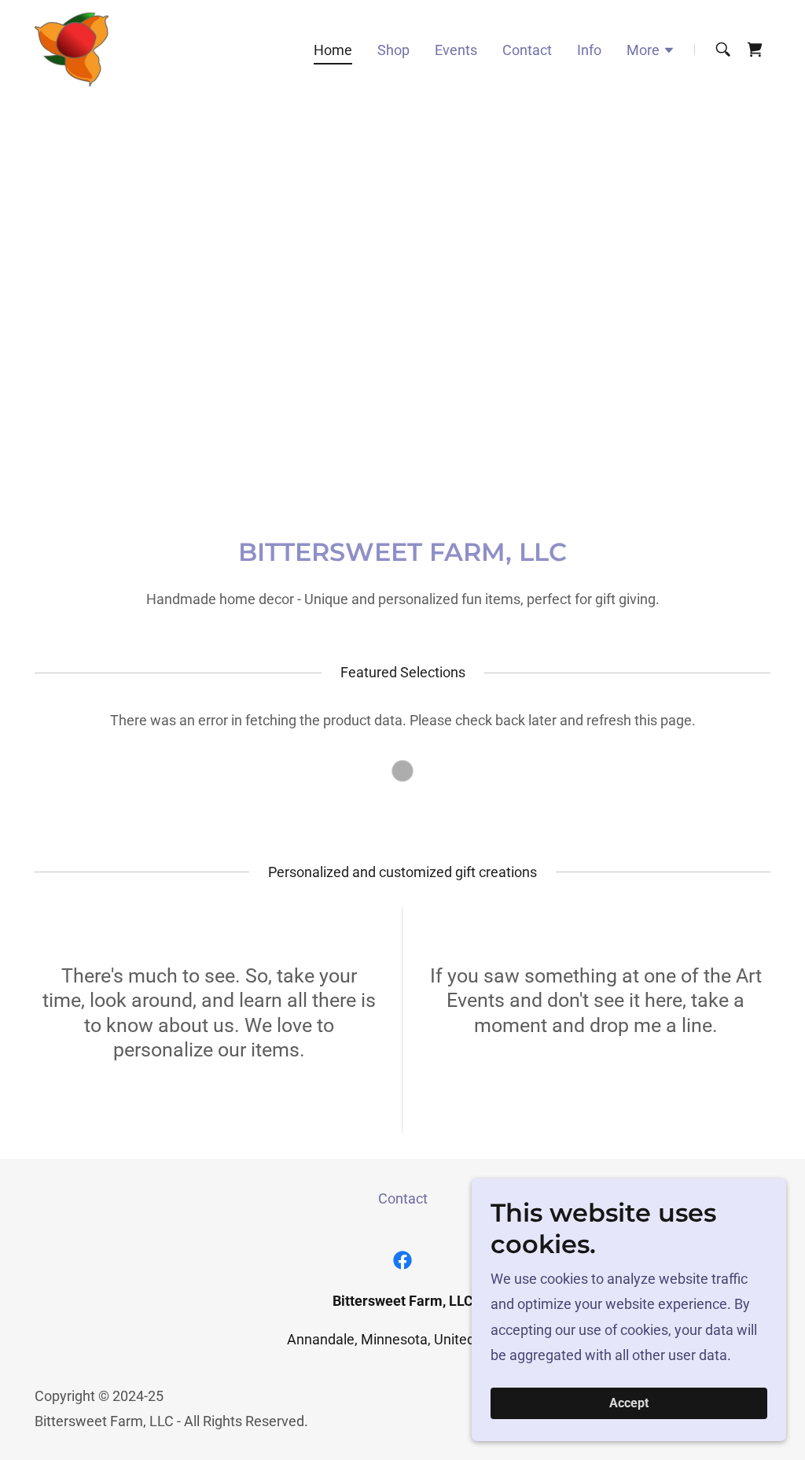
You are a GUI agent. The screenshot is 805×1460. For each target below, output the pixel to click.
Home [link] (333, 50)
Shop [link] (393, 50)
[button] (651, 52)
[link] (71, 48)
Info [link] (589, 50)
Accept (629, 1403)
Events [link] (456, 50)
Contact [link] (527, 50)
